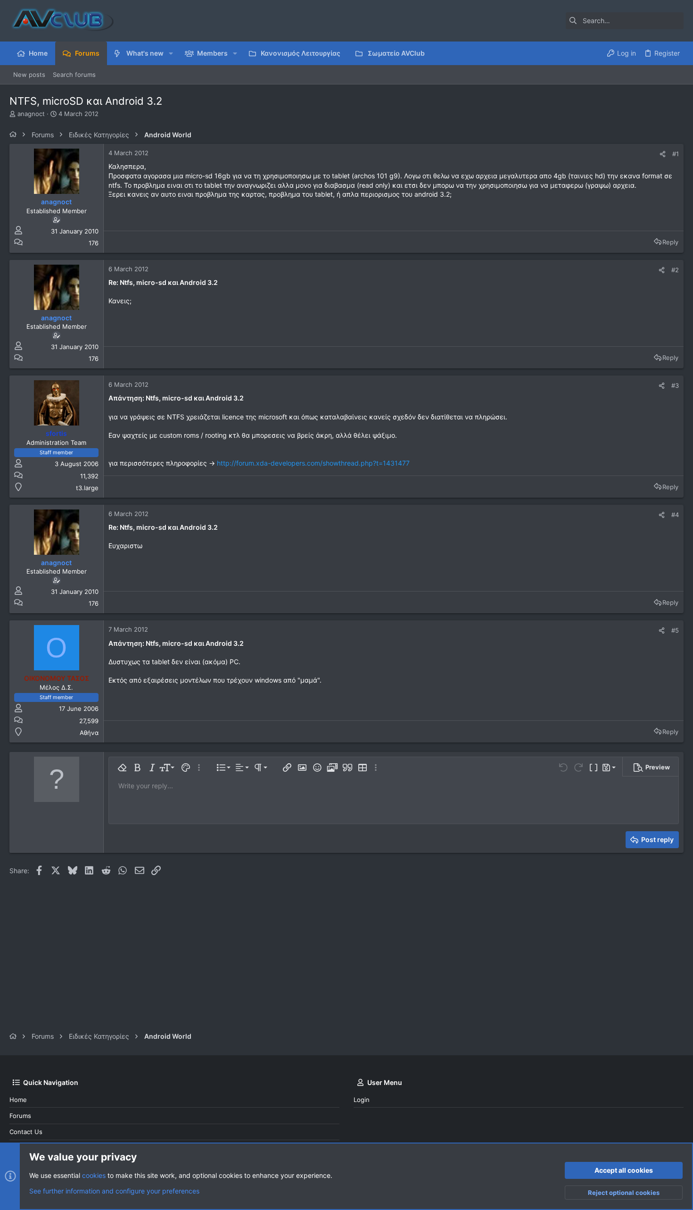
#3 (675, 385)
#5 (675, 630)
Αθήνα (89, 732)
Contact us (25, 1131)
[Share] (662, 154)
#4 (675, 514)
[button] (171, 53)
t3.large (87, 488)
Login (362, 1099)
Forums (20, 1115)
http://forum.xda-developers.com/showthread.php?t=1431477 (313, 463)
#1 (675, 154)
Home (18, 1099)
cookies (94, 1175)
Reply (670, 242)
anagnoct (31, 113)
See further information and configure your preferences (114, 1191)
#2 (675, 270)
